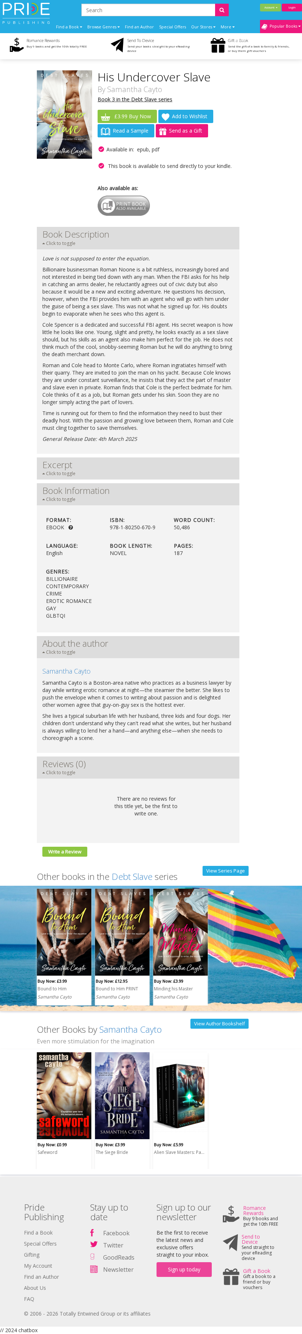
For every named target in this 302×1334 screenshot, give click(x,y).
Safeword (47, 1152)
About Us (35, 1287)
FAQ (29, 1298)
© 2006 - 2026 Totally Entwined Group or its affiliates (87, 1313)
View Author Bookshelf (219, 1023)
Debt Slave (132, 876)
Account (270, 7)
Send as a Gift (185, 130)
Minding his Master (173, 989)
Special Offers (172, 26)
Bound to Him (52, 989)
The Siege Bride (112, 1152)
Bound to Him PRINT (117, 989)
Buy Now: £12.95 (111, 981)
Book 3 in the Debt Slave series (135, 99)
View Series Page (225, 870)
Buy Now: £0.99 (52, 1144)
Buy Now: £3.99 (52, 981)
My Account (38, 1265)
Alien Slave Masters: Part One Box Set (179, 1152)
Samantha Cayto (134, 89)
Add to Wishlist (189, 116)
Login (291, 7)
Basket (241, 40)
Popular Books (282, 26)
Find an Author (139, 26)
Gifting (31, 1254)
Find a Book (38, 1232)
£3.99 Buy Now (132, 116)
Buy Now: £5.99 (168, 1144)
